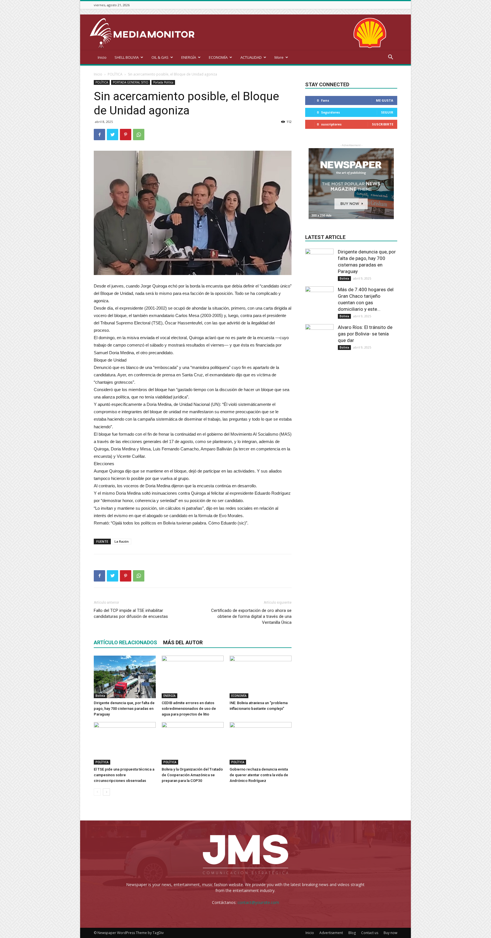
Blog (352, 932)
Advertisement (331, 932)
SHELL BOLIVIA (127, 57)
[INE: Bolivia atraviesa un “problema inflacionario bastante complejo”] (261, 677)
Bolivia (100, 696)
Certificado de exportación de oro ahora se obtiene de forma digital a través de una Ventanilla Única (251, 616)
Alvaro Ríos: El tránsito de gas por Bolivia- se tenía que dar (365, 333)
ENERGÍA (188, 57)
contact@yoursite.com (258, 902)
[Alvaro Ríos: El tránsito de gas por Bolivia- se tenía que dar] (319, 338)
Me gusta (384, 100)
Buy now (390, 932)
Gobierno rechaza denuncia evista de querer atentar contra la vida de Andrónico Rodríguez (259, 775)
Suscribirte (382, 124)
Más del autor (183, 642)
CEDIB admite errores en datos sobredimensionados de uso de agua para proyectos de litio (189, 708)
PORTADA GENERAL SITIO (130, 82)
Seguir (387, 112)
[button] (390, 57)
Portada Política (163, 82)
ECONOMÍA (218, 57)
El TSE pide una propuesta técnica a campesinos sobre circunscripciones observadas (124, 775)
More (279, 57)
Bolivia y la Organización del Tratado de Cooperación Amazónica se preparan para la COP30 (192, 775)
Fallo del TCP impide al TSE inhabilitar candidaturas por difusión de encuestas (131, 613)
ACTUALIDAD (251, 57)
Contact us (369, 932)
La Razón (122, 541)
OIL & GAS (159, 57)
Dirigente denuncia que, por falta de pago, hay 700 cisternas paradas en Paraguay (124, 708)
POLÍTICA (115, 74)
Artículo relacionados (125, 642)
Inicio (102, 57)
